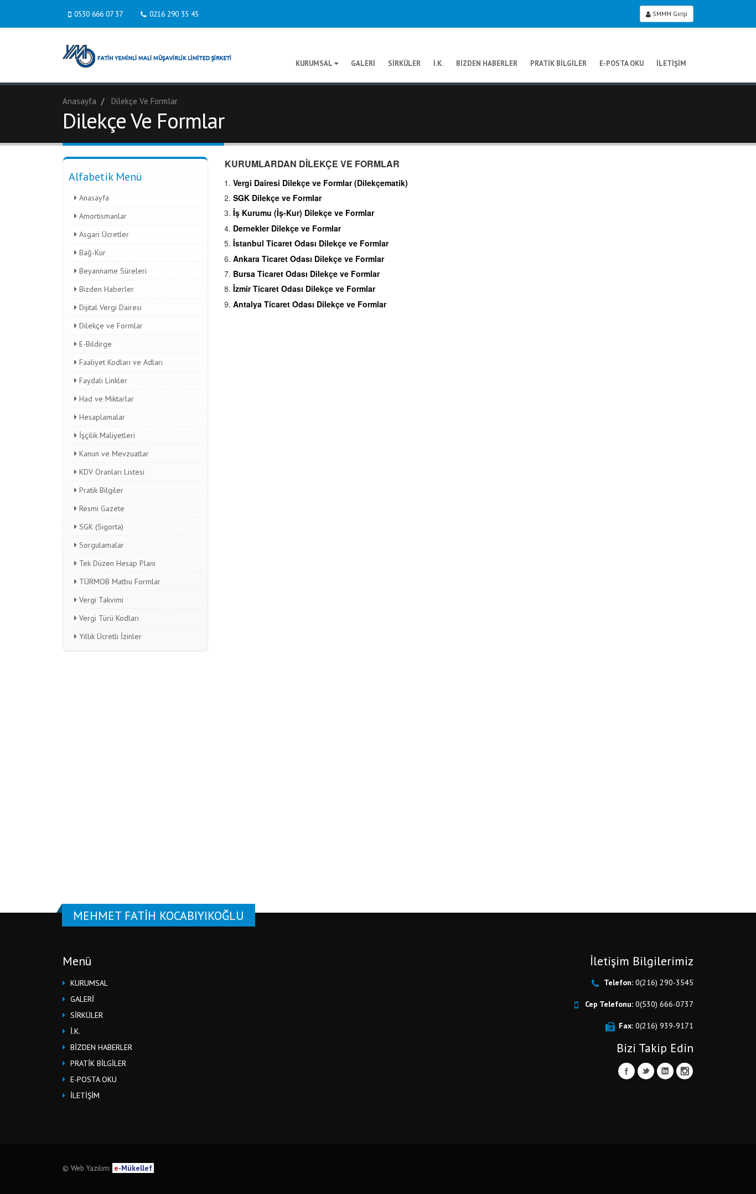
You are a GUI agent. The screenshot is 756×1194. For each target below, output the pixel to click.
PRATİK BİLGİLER (558, 63)
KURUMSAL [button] (89, 983)
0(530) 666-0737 (664, 1004)
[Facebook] (626, 1071)
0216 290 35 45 (174, 14)
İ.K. (438, 63)
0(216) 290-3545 (664, 982)
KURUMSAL (314, 63)
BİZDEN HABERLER (486, 63)
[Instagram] (684, 1071)
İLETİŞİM (671, 63)
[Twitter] (646, 1071)
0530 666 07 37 (98, 14)
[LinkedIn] (665, 1071)
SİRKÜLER (404, 63)
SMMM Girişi (669, 13)
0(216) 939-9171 (664, 1026)
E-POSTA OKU (621, 63)
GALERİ (363, 63)
